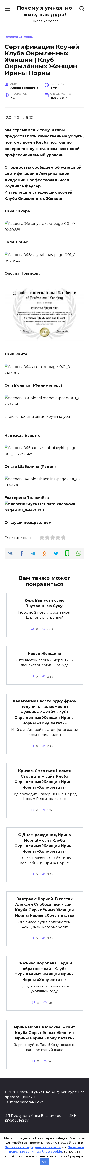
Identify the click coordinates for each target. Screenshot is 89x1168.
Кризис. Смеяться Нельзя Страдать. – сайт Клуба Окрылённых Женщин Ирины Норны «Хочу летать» (44, 778)
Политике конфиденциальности (33, 1147)
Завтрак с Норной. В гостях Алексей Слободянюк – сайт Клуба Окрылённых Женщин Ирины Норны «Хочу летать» (44, 907)
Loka (39, 1102)
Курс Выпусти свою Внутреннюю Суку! (44, 603)
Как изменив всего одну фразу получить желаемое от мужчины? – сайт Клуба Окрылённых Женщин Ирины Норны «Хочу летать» (44, 712)
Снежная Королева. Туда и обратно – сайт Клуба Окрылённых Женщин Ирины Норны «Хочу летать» (44, 971)
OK (44, 1161)
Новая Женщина (44, 653)
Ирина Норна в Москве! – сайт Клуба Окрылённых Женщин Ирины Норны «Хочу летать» (44, 1032)
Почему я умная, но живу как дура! (44, 11)
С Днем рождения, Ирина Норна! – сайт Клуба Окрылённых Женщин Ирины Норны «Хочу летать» (44, 843)
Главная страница (19, 36)
